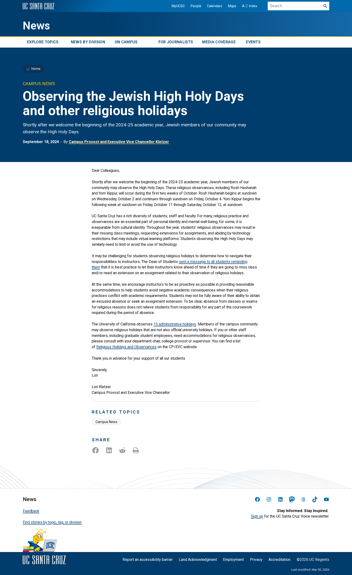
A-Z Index (249, 6)
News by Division (88, 42)
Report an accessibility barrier (148, 559)
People (196, 6)
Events (253, 42)
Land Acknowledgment (198, 559)
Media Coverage (218, 42)
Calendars (214, 6)
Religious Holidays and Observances (126, 347)
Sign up (257, 516)
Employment (233, 559)
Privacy (256, 559)
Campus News (106, 422)
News (36, 25)
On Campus (126, 42)
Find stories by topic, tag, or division (52, 522)
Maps (232, 6)
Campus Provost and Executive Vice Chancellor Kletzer (119, 142)
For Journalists (176, 42)
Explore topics (42, 42)
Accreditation (279, 559)
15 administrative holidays (174, 324)
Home (35, 69)
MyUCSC (178, 6)
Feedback (31, 511)
